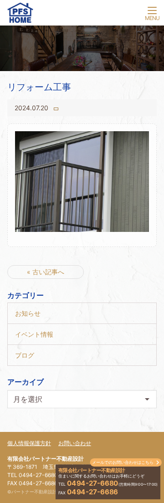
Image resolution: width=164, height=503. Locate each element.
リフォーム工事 (39, 87)
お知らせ (28, 313)
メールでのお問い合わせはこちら (123, 462)
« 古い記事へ (45, 272)
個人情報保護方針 (29, 443)
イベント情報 (34, 334)
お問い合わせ (74, 443)
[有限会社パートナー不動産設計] (82, 14)
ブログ (24, 355)
